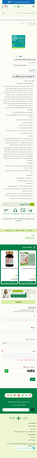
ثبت (33, 409)
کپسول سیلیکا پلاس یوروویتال (29, 268)
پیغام (34, 351)
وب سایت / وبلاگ (30, 339)
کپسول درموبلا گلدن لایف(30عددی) (10, 268)
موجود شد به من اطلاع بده (23, 76)
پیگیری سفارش (32, 440)
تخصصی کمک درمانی (16, 20)
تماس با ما (33, 437)
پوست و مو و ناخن (7, 20)
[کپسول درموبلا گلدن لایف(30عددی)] (9, 259)
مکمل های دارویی (25, 20)
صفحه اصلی (33, 20)
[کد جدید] (6, 371)
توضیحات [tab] (29, 230)
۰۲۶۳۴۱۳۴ (17, 444)
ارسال (32, 379)
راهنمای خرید (32, 423)
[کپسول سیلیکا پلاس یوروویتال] (27, 259)
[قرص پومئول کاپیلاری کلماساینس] (18, 418)
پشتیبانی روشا (32, 434)
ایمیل (33, 328)
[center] (3, 13)
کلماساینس (30, 63)
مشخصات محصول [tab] (19, 230)
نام (34, 316)
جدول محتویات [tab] (8, 230)
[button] (2, 267)
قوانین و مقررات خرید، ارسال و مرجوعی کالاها (25, 432)
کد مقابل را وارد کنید (30, 367)
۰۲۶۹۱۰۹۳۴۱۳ (32, 446)
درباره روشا (33, 429)
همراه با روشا (32, 426)
